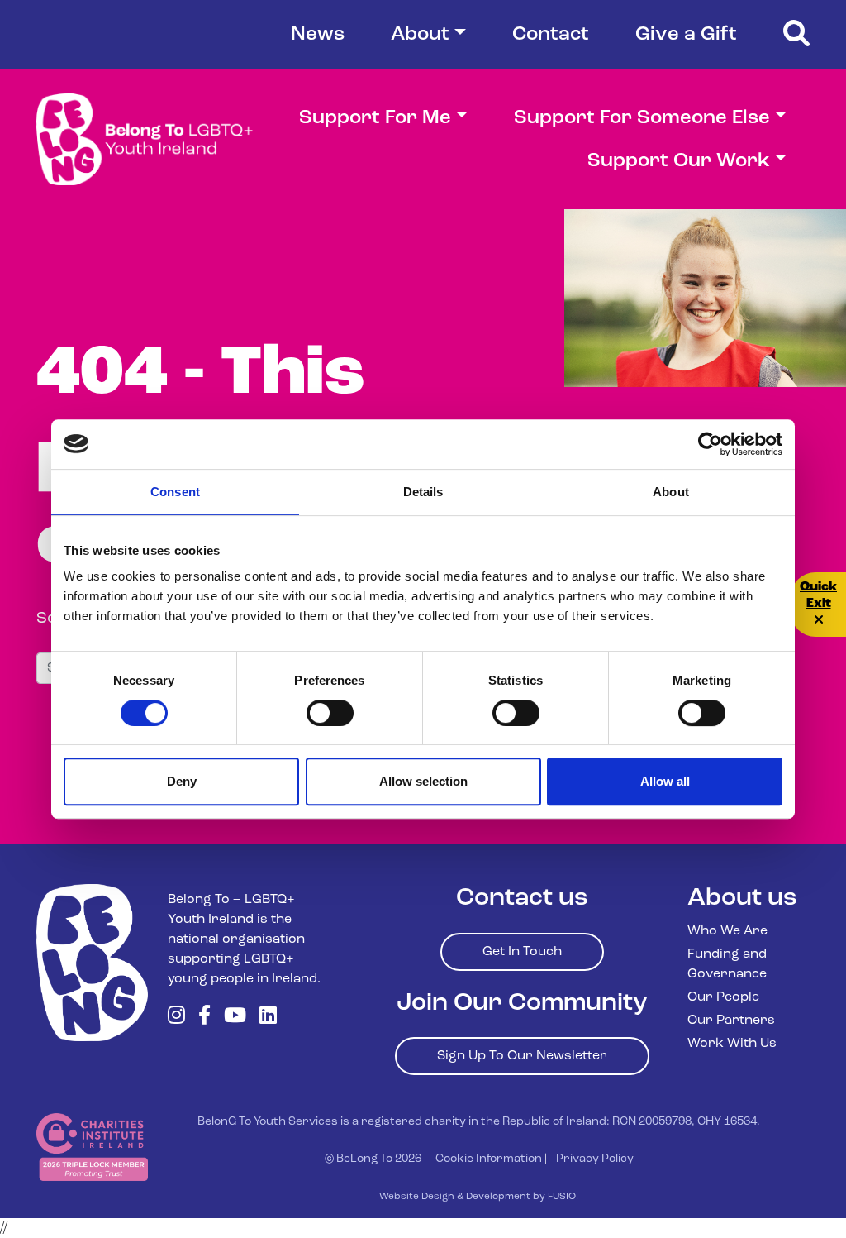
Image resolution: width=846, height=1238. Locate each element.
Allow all (665, 781)
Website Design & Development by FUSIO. (478, 1197)
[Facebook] (204, 1017)
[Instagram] (176, 1017)
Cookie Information (488, 1159)
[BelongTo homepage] (92, 962)
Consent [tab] (175, 492)
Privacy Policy (595, 1159)
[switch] (330, 713)
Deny (182, 781)
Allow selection (423, 781)
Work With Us (732, 1043)
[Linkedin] (268, 1017)
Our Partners (731, 1020)
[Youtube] (235, 1017)
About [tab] (671, 492)
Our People (723, 997)
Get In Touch (522, 951)
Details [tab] (423, 492)
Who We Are (727, 931)
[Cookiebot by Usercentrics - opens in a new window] (710, 444)
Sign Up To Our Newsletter (522, 1056)
